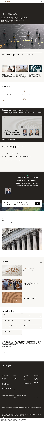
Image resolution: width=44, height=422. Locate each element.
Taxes (23, 295)
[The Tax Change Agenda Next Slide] (5, 218)
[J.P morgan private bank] (6, 1)
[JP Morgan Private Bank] (6, 367)
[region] (22, 420)
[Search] (39, 1)
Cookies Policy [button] (36, 379)
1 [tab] (21, 251)
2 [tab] (22, 251)
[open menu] (41, 1)
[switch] (3, 139)
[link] (12, 270)
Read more (3, 225)
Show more (3, 356)
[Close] (43, 420)
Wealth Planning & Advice (6, 10)
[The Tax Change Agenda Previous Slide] (3, 218)
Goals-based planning (26, 268)
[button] (2, 388)
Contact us (37, 203)
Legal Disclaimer (8, 407)
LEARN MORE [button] (3, 395)
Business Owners (25, 282)
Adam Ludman (7, 194)
